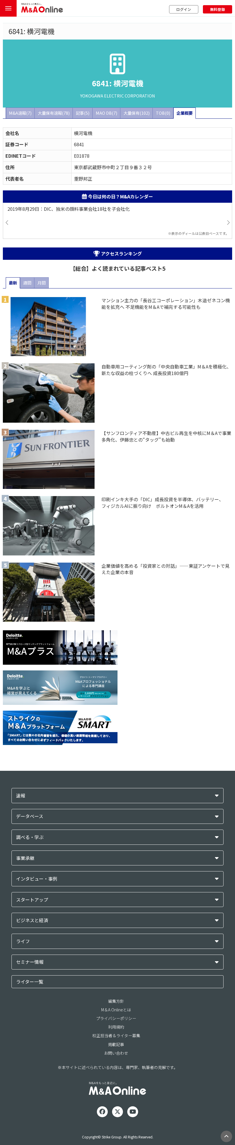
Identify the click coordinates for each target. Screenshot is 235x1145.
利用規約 (116, 1027)
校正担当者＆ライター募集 (116, 1035)
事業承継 (25, 858)
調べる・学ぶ (30, 837)
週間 (27, 283)
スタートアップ (32, 899)
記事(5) (82, 113)
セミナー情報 (30, 962)
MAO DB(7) (106, 113)
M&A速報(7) (20, 113)
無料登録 (217, 9)
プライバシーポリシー (116, 1018)
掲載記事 (116, 1044)
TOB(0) (163, 113)
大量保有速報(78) (54, 113)
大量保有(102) (137, 113)
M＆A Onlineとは (116, 1010)
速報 (20, 795)
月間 (42, 283)
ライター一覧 (29, 981)
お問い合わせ (116, 1053)
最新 (13, 283)
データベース (29, 816)
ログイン (183, 9)
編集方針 (116, 1001)
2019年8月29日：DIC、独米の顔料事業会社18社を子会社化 (68, 209)
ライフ (23, 941)
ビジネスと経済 (32, 920)
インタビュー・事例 (36, 878)
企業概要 (185, 113)
